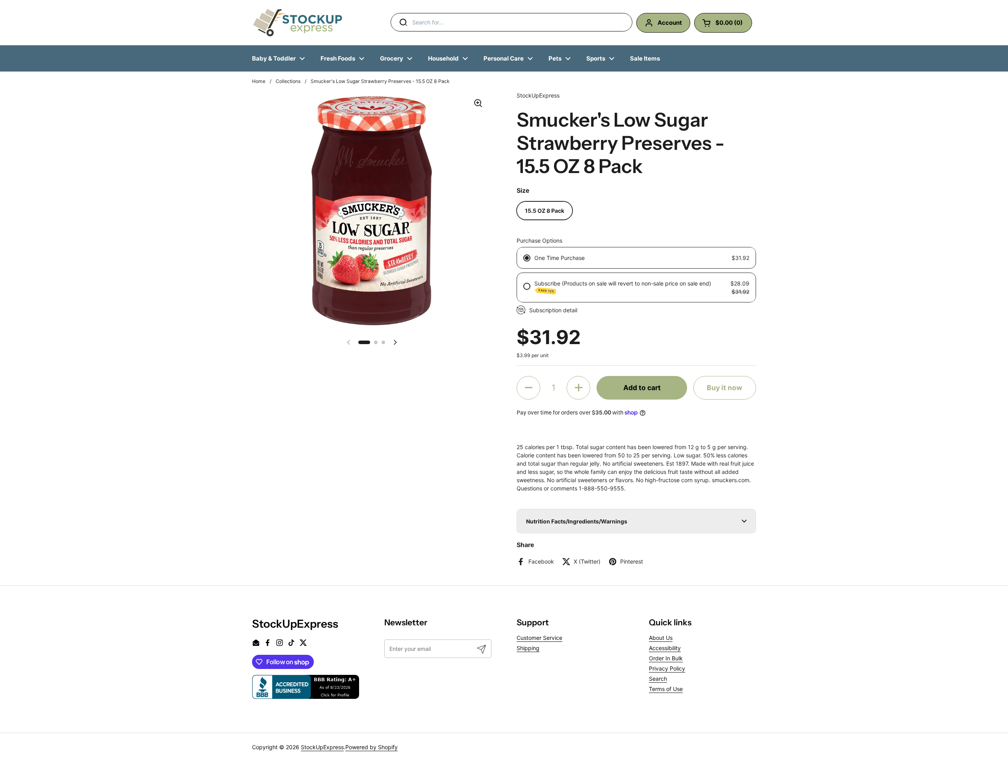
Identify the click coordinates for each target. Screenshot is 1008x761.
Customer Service (539, 637)
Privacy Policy (667, 668)
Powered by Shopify (371, 747)
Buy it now (724, 387)
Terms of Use (666, 688)
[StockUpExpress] (297, 22)
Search (658, 678)
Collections (288, 81)
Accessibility (665, 648)
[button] (364, 342)
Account (670, 22)
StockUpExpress (322, 747)
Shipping (528, 648)
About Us (661, 637)
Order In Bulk (666, 658)
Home (258, 81)
